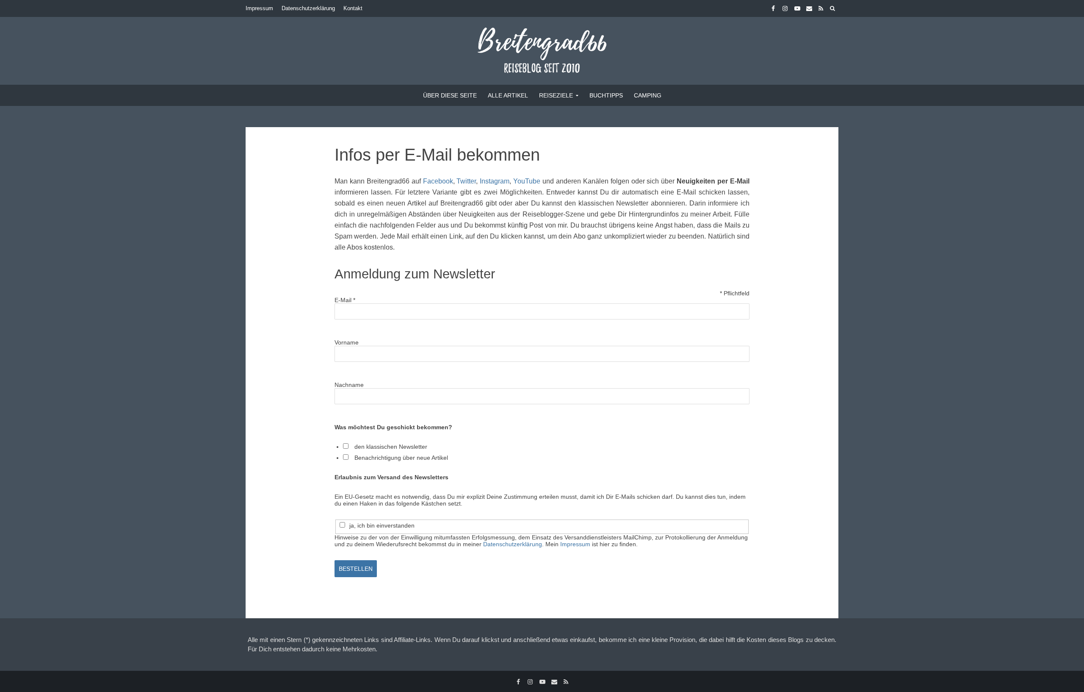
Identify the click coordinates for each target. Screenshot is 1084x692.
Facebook (438, 181)
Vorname (347, 342)
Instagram (494, 181)
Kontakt (352, 8)
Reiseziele (556, 95)
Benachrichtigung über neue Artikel (401, 457)
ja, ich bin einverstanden (382, 525)
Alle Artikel (508, 95)
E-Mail (345, 300)
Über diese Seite (450, 95)
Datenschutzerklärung (308, 8)
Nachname (349, 384)
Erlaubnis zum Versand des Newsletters (391, 477)
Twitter (466, 181)
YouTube (526, 181)
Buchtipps (606, 95)
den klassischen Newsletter (390, 446)
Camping (647, 95)
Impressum (259, 8)
